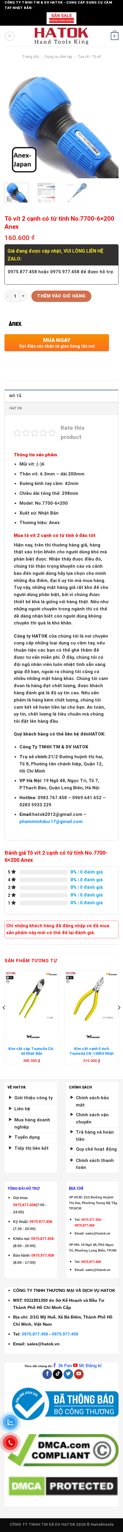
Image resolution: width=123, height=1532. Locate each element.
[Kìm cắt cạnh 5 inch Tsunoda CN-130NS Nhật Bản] (91, 997)
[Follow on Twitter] (68, 1374)
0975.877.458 (35, 1334)
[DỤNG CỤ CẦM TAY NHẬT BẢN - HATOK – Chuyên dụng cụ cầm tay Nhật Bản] (61, 36)
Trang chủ (30, 57)
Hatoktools (102, 1524)
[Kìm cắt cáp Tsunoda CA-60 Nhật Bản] (31, 997)
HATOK (15, 408)
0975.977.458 (41, 1222)
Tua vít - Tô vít (89, 57)
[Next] (108, 123)
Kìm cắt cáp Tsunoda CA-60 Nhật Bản (31, 1051)
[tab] (61, 396)
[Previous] (14, 123)
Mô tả (15, 396)
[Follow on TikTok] (57, 1374)
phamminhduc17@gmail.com (51, 821)
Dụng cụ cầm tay (58, 57)
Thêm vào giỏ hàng (61, 296)
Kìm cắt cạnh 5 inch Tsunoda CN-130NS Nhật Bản (91, 1053)
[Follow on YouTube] (79, 1374)
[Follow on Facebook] (47, 1374)
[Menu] (9, 36)
